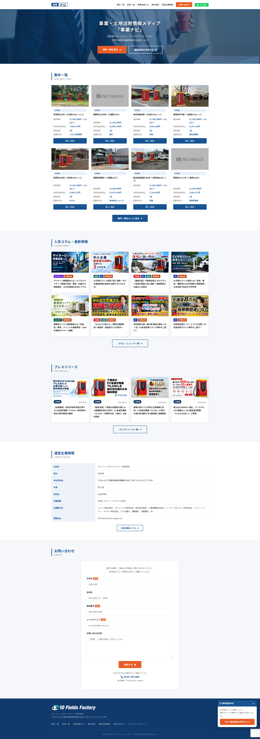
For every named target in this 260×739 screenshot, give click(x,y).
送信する (128, 664)
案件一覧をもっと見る (129, 218)
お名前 (92, 578)
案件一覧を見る (111, 49)
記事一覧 (131, 4)
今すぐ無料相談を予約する (236, 721)
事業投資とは (143, 4)
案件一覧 (120, 4)
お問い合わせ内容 (94, 633)
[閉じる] (253, 703)
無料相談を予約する (144, 49)
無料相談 (155, 4)
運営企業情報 (167, 4)
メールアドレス (96, 619)
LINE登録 (203, 5)
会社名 (89, 592)
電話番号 (93, 605)
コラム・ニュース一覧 (129, 343)
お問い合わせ (184, 4)
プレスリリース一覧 (129, 429)
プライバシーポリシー (137, 723)
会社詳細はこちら (129, 528)
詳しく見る (70, 140)
